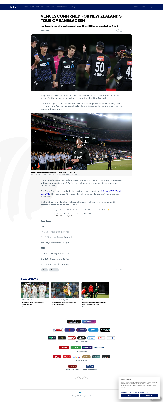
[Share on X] (121, 30)
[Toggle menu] (151, 7)
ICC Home (15, 1)
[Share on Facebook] (117, 30)
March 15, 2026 (67, 216)
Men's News (54, 270)
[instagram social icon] (83, 377)
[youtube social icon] (79, 377)
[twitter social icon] (86, 377)
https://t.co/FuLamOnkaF (64, 214)
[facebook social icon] (76, 377)
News (44, 270)
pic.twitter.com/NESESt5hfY (82, 214)
